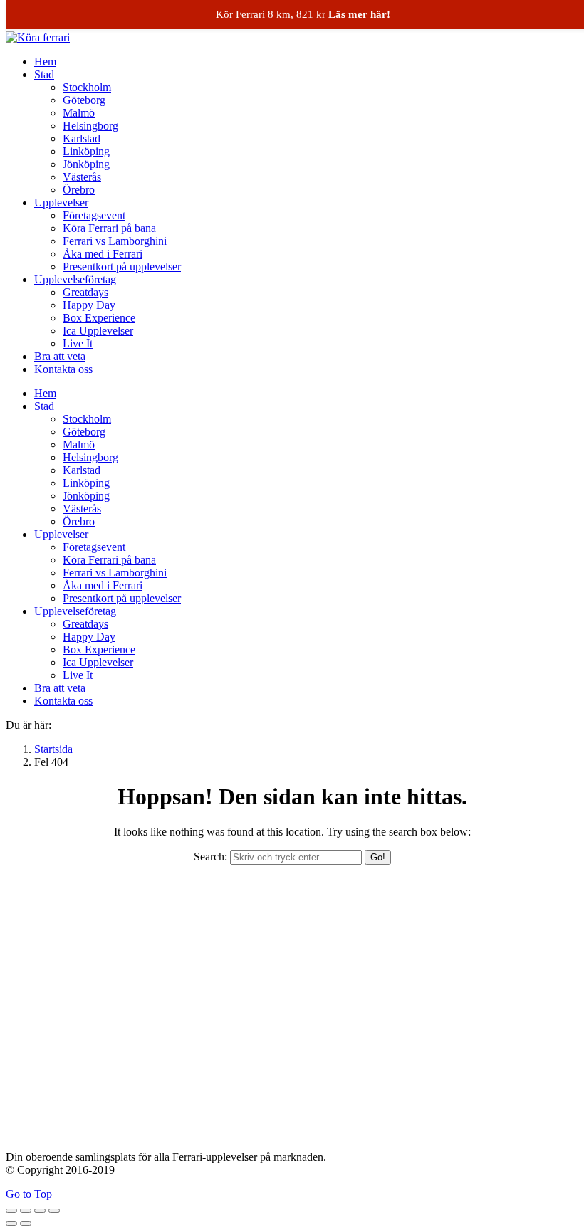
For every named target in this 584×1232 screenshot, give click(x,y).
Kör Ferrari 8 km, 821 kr (303, 14)
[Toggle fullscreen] (40, 1211)
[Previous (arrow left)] (11, 1223)
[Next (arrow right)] (25, 1223)
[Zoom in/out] (54, 1211)
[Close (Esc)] (11, 1211)
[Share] (25, 1211)
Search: (210, 857)
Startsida (53, 749)
